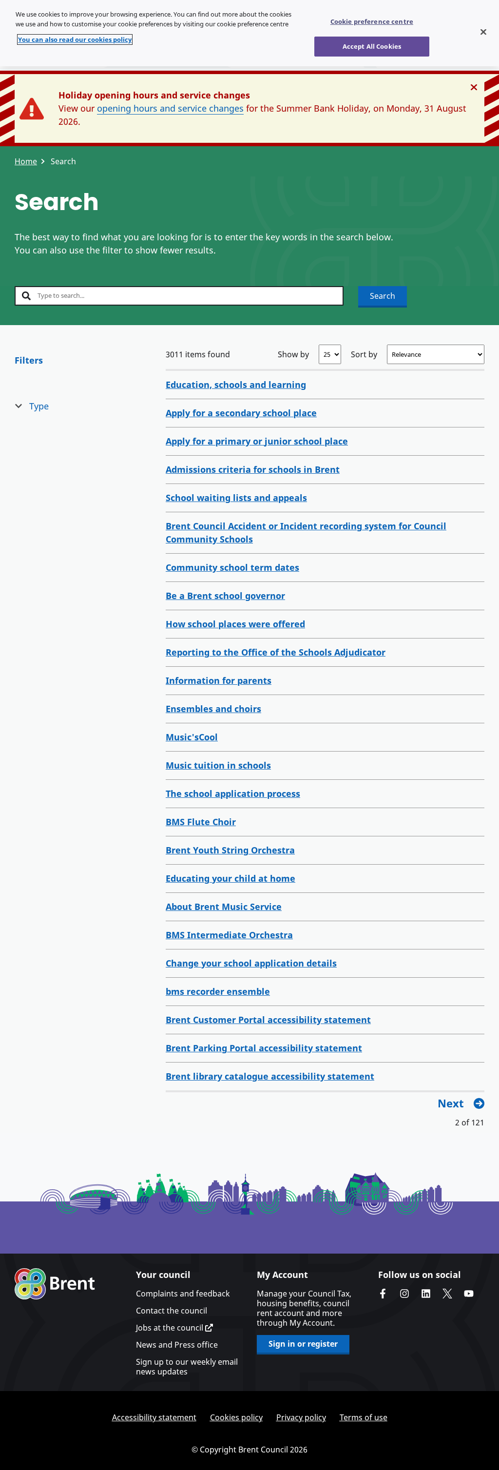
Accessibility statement (154, 1417)
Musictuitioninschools (218, 765)
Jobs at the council (170, 1328)
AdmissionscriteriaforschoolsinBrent (253, 469)
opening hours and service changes (170, 108)
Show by (293, 354)
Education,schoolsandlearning (236, 384)
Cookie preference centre (371, 21)
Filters (29, 360)
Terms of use (363, 1417)
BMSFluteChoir (201, 822)
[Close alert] (474, 87)
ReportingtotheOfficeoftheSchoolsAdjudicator (275, 652)
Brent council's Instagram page (404, 1293)
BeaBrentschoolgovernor (225, 595)
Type (39, 406)
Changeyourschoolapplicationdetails (251, 963)
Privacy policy (301, 1417)
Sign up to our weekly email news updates (187, 1366)
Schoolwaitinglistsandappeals (236, 497)
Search (382, 295)
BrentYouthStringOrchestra (230, 850)
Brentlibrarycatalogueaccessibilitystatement (270, 1076)
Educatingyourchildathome (230, 878)
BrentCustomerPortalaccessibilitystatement (268, 1019)
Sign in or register (303, 1343)
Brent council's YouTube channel (469, 1293)
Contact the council (171, 1310)
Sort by (364, 354)
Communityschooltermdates (232, 567)
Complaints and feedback (183, 1293)
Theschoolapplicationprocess (233, 793)
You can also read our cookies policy (75, 39)
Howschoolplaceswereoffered (235, 624)
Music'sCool (192, 737)
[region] (249, 33)
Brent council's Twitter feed (447, 1293)
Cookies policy (236, 1417)
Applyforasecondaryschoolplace (241, 413)
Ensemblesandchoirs (213, 709)
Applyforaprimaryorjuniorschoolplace (257, 441)
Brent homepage (55, 1283)
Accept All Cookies (372, 46)
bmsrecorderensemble (218, 991)
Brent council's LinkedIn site (426, 1293)
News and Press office (177, 1345)
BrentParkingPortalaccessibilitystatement (264, 1048)
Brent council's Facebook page (383, 1293)
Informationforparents (218, 680)
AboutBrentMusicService (224, 906)
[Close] (483, 32)
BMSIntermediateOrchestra (229, 935)
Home (26, 161)
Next (451, 1103)
